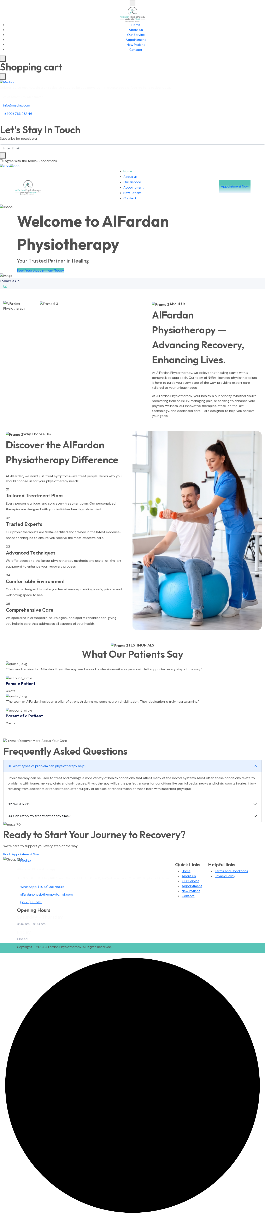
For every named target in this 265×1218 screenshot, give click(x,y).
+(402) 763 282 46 (17, 113)
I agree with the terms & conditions (30, 161)
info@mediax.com (16, 105)
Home (135, 25)
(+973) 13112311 (31, 902)
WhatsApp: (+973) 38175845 (42, 887)
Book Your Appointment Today (40, 270)
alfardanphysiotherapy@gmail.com (46, 894)
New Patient (136, 44)
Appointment (136, 40)
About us (136, 30)
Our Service (136, 35)
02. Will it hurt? (19, 804)
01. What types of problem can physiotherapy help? (47, 766)
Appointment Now (235, 186)
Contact (135, 49)
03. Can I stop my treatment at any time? (39, 816)
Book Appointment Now (21, 854)
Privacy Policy (225, 876)
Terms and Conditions (231, 871)
